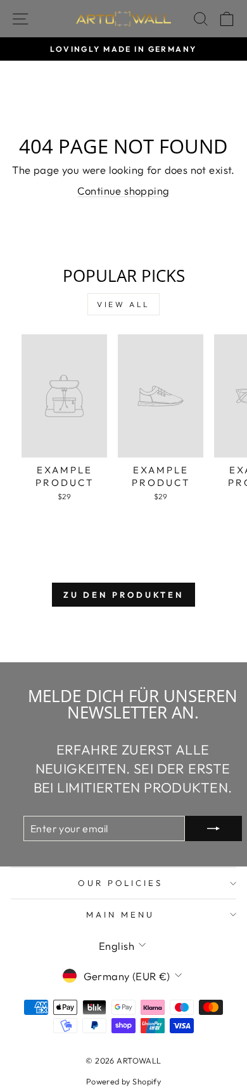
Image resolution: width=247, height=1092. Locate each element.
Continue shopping (123, 190)
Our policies (120, 883)
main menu (120, 914)
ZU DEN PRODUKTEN (123, 595)
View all (123, 304)
